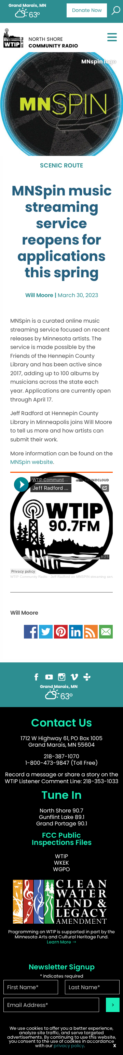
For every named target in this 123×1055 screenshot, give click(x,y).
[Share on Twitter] (46, 631)
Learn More (59, 941)
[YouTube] (49, 676)
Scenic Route (61, 166)
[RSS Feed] (91, 631)
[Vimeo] (74, 676)
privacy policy (69, 1046)
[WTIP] (42, 37)
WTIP (61, 856)
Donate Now (87, 10)
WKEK (61, 863)
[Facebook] (36, 676)
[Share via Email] (106, 631)
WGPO (61, 869)
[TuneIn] (87, 676)
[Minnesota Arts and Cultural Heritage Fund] (61, 901)
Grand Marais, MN (27, 5)
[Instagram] (61, 676)
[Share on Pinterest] (61, 631)
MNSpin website (31, 462)
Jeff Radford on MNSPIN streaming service (84, 576)
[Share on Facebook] (31, 631)
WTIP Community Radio (28, 576)
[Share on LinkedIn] (76, 631)
